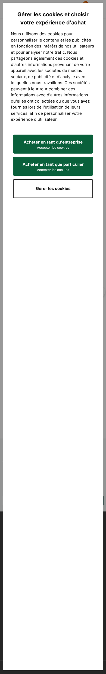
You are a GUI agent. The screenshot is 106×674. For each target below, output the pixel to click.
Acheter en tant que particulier (53, 167)
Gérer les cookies (53, 188)
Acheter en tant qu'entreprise (53, 144)
